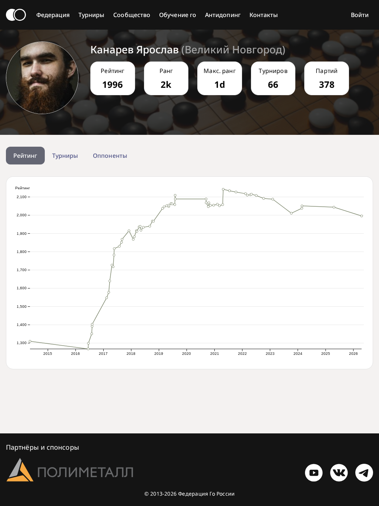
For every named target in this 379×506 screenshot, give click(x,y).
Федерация (53, 15)
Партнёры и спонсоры (42, 447)
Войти (360, 15)
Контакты (263, 15)
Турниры (91, 15)
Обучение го (177, 15)
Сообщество (131, 15)
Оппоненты (110, 156)
